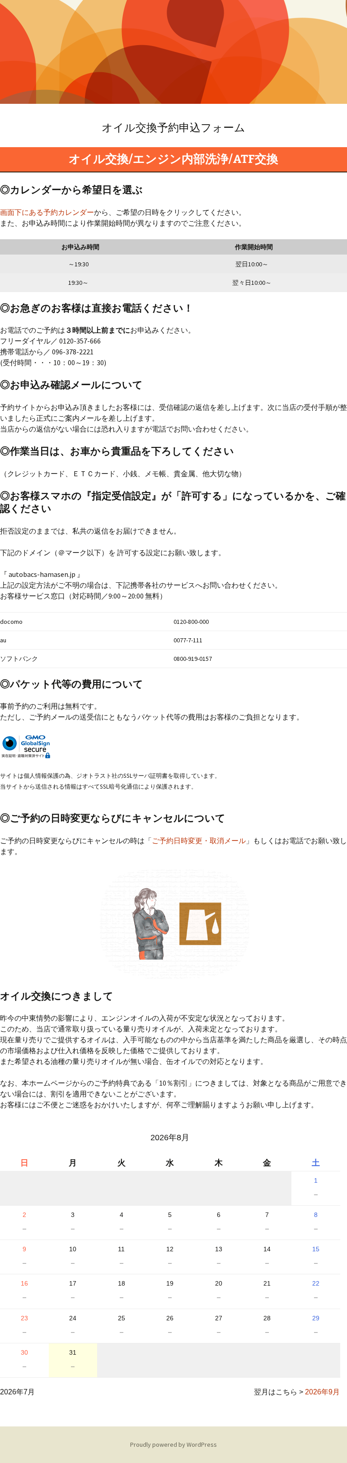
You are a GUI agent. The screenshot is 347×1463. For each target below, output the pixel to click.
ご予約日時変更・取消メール (199, 840)
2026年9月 (322, 1392)
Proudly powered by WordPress (173, 1444)
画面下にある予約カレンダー (47, 212)
